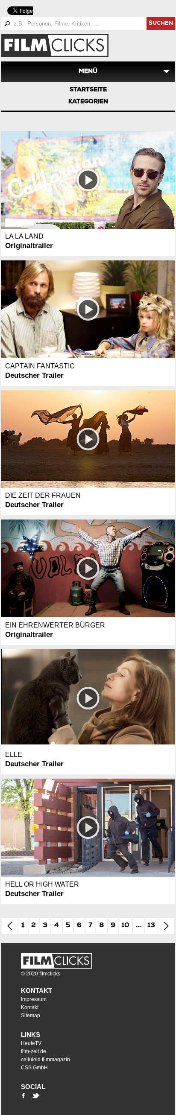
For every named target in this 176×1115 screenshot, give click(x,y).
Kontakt (36, 990)
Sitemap (30, 1016)
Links (30, 1034)
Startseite (88, 90)
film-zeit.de (33, 1051)
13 (151, 925)
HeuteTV (31, 1043)
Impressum (34, 999)
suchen (161, 23)
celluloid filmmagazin (45, 1059)
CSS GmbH (34, 1068)
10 (125, 925)
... (138, 925)
